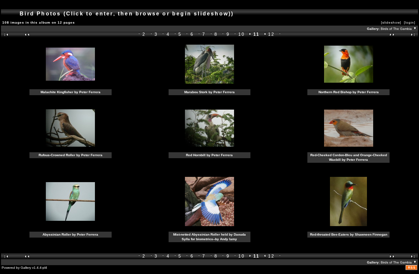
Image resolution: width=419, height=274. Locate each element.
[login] (409, 22)
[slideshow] (391, 22)
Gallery (26, 267)
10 (241, 34)
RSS (412, 267)
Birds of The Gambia (397, 29)
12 (271, 34)
